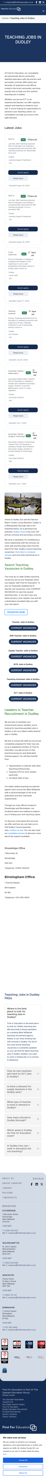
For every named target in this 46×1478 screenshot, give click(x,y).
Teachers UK (7, 1402)
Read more (18, 178)
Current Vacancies (23, 627)
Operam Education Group (16, 1392)
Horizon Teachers (9, 1414)
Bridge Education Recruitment (14, 1409)
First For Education (10, 1407)
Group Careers (12, 1183)
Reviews (7, 1193)
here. (5, 1454)
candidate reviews (16, 833)
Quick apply (23, 172)
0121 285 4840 (11, 1327)
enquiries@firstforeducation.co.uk (19, 2)
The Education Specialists (13, 1399)
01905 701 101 (10, 1295)
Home (5, 18)
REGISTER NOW (16, 612)
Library (7, 1188)
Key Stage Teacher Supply (13, 1404)
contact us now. (16, 830)
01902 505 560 (11, 1263)
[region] (23, 1456)
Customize (23, 1467)
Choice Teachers (9, 1416)
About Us (8, 1178)
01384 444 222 (11, 1230)
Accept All (23, 1460)
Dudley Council (20, 531)
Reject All (23, 1473)
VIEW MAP (7, 1226)
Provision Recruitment (11, 1412)
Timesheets (9, 1197)
